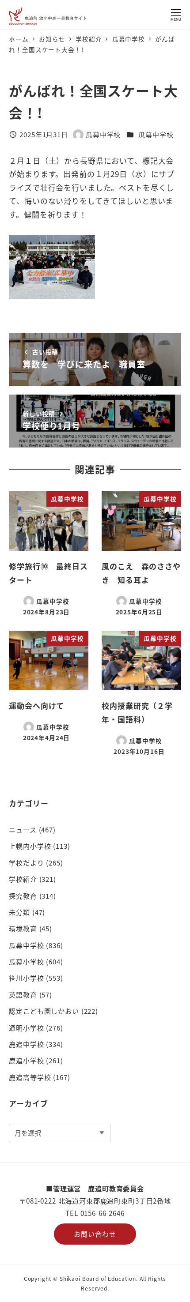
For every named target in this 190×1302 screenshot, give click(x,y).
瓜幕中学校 (155, 134)
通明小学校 (26, 1027)
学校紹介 (23, 879)
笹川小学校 (26, 977)
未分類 (19, 912)
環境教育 (23, 928)
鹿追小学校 (26, 1060)
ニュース (22, 829)
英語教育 (23, 994)
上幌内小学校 (30, 845)
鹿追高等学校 (30, 1077)
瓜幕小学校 (26, 961)
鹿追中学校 (26, 1044)
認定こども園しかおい (44, 1011)
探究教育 (23, 895)
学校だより (26, 862)
